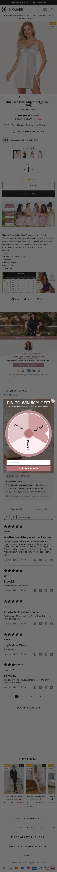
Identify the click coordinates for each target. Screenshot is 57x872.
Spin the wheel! (28, 468)
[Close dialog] (52, 400)
